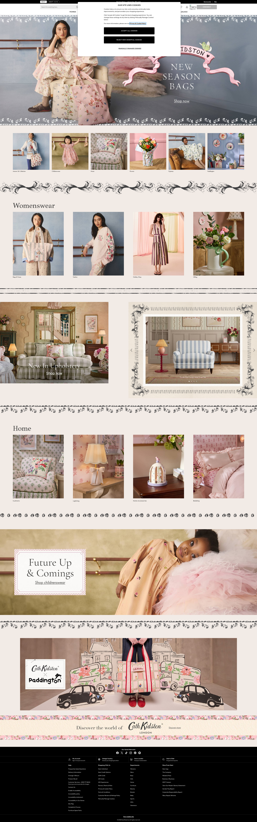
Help (215, 2)
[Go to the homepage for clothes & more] (43, 2)
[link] (187, 7)
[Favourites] (181, 7)
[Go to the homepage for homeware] (53, 2)
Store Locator (207, 2)
